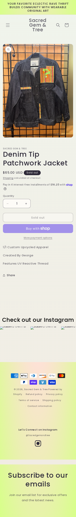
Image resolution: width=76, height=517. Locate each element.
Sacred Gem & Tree (36, 389)
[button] (8, 25)
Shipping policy (51, 400)
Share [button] (11, 275)
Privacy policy (54, 394)
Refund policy (34, 394)
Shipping (8, 178)
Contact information (39, 406)
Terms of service (29, 400)
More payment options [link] (38, 237)
